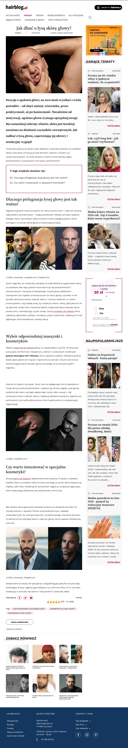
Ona (101, 308)
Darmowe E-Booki (34, 20)
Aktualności (13, 15)
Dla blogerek (82, 721)
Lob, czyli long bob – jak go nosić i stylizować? (103, 140)
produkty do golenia (64, 311)
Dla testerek (82, 728)
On (101, 313)
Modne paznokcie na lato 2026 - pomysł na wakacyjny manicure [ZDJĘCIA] (103, 503)
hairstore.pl (42, 720)
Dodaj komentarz (19, 622)
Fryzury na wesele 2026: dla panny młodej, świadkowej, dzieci (103, 428)
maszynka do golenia (24, 348)
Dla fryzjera (76, 15)
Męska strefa (13, 20)
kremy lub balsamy (22, 478)
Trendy (40, 15)
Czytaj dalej (113, 126)
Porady (28, 15)
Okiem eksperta (56, 15)
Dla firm (80, 724)
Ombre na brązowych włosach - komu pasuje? (103, 356)
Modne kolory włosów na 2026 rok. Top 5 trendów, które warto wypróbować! (104, 215)
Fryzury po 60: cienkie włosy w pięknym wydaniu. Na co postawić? (104, 79)
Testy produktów (58, 20)
